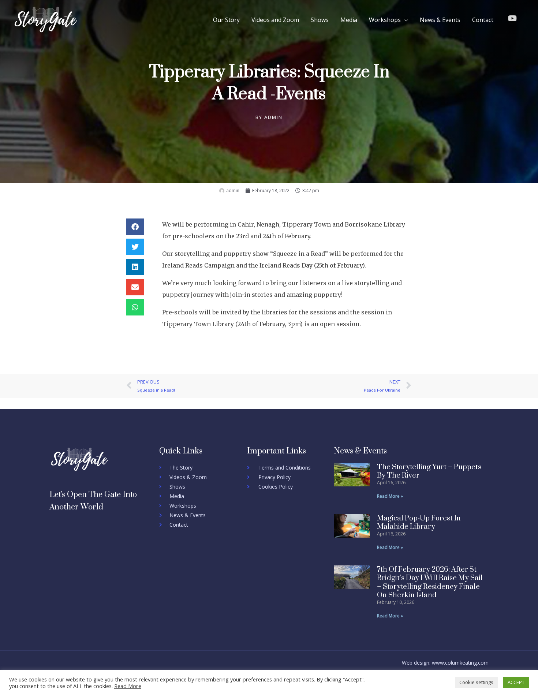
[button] (135, 226)
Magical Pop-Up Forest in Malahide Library (419, 522)
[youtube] (513, 18)
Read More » (390, 496)
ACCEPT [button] (516, 682)
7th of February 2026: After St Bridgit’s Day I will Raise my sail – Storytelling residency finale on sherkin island (430, 582)
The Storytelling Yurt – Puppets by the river (429, 471)
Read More (127, 686)
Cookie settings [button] (476, 682)
